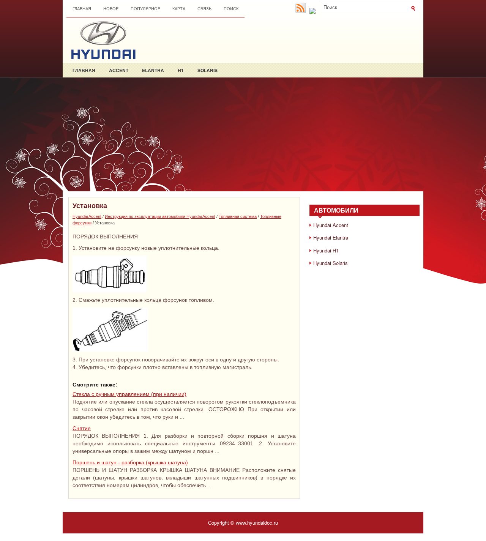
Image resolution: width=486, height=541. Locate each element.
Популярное (145, 8)
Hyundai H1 (326, 250)
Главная (82, 8)
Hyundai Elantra (330, 237)
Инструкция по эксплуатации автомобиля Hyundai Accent (160, 216)
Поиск (231, 8)
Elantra (153, 70)
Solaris (207, 70)
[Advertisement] (243, 134)
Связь (204, 8)
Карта (178, 8)
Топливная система (238, 216)
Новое (110, 8)
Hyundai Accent (87, 216)
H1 (181, 70)
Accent (118, 70)
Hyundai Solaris (330, 263)
